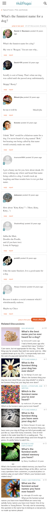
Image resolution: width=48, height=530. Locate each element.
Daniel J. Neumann (22, 31)
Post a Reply (38, 320)
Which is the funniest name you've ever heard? (30, 395)
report (11, 55)
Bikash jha (18, 97)
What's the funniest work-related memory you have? (30, 453)
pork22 (17, 258)
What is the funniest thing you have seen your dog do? (30, 417)
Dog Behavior (28, 328)
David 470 (18, 63)
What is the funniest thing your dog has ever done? (29, 366)
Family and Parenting (31, 480)
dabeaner (18, 195)
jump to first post (24, 320)
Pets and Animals (29, 359)
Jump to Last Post (18, 26)
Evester (17, 123)
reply (5, 55)
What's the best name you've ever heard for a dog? (32, 334)
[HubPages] (24, 3)
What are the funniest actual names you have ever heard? (31, 487)
